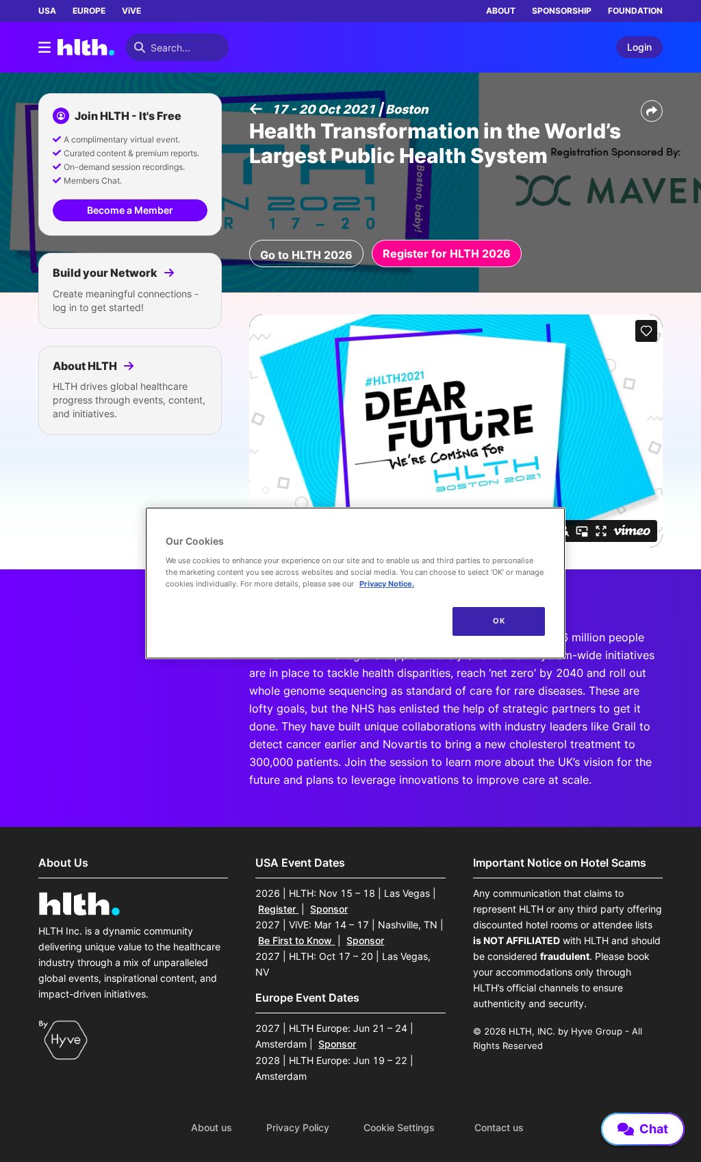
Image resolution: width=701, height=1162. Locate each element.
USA (47, 10)
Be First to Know (296, 940)
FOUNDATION (635, 10)
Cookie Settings (399, 1128)
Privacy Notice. (386, 584)
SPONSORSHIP (561, 10)
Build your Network (106, 272)
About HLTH (86, 365)
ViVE (131, 10)
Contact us (499, 1128)
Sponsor (329, 909)
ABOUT (500, 10)
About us (211, 1128)
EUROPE (89, 10)
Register (278, 909)
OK (499, 621)
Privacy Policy (297, 1128)
